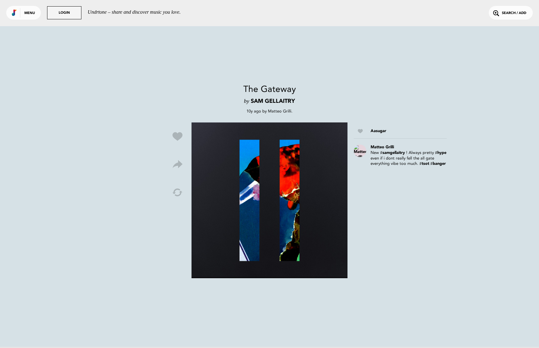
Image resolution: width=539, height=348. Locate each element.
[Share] (177, 164)
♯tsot (424, 164)
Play (269, 200)
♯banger (438, 164)
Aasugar (378, 131)
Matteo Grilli (279, 111)
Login (64, 13)
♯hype (440, 153)
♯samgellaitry (392, 153)
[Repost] (177, 193)
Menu (29, 13)
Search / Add (514, 13)
